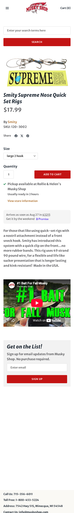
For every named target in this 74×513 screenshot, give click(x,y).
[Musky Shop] (37, 8)
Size (6, 149)
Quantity (10, 166)
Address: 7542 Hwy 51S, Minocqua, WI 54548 (33, 506)
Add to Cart (53, 174)
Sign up (37, 379)
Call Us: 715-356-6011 (18, 494)
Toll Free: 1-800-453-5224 (21, 500)
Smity (12, 122)
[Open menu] (7, 8)
